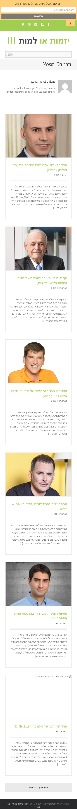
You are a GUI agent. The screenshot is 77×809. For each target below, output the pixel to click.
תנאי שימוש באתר (19, 803)
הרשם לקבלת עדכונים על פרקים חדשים (37, 3)
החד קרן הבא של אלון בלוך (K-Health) (40, 726)
